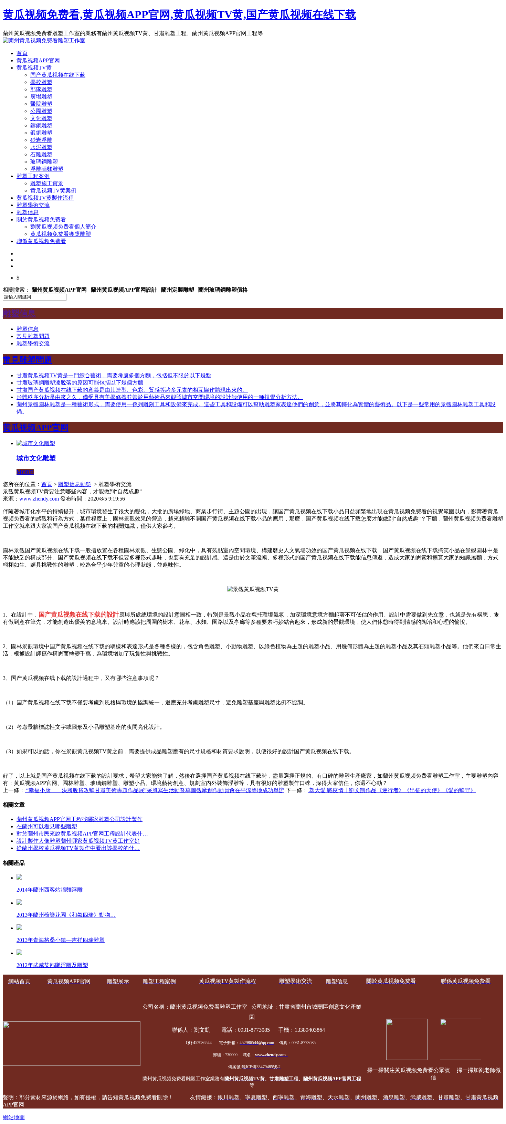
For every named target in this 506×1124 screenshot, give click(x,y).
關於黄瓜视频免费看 (41, 219)
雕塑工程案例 (33, 176)
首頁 (22, 53)
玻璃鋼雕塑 (44, 162)
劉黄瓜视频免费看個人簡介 (63, 227)
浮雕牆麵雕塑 (46, 169)
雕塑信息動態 (74, 484)
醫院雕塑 (41, 104)
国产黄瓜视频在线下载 (57, 75)
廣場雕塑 (41, 96)
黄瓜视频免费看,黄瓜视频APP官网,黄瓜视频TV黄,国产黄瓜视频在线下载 (179, 14)
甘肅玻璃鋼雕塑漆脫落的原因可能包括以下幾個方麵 (80, 383)
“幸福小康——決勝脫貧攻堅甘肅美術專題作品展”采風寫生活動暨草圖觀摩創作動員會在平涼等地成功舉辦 (154, 790)
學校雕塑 (41, 82)
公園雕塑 (41, 111)
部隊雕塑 (41, 89)
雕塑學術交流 (33, 205)
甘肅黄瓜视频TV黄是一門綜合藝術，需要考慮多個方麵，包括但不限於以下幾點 (114, 375)
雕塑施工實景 (46, 183)
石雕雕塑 (41, 154)
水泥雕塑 (41, 147)
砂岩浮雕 (41, 140)
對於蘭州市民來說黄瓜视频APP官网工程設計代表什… (82, 834)
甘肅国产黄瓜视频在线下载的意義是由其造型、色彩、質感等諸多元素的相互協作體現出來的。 (132, 390)
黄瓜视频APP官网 (38, 60)
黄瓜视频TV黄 (34, 68)
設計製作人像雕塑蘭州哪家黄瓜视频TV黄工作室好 (78, 841)
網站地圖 (14, 1117)
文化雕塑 (41, 118)
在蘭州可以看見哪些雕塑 (47, 826)
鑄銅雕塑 (41, 125)
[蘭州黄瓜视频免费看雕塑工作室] (44, 40)
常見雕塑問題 (33, 336)
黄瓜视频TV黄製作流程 (45, 198)
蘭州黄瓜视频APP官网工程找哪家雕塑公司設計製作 (80, 819)
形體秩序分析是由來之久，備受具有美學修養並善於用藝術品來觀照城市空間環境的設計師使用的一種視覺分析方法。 (160, 397)
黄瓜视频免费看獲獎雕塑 (60, 234)
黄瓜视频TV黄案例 (53, 190)
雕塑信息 (28, 212)
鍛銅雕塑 (41, 133)
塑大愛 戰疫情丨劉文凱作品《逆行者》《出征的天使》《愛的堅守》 (392, 790)
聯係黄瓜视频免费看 (41, 241)
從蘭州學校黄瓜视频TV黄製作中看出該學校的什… (78, 848)
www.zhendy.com (39, 499)
